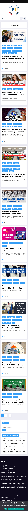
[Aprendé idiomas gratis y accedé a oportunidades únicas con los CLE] (14, 80)
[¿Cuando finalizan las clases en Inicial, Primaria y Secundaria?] (14, 114)
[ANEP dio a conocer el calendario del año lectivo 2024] (14, 196)
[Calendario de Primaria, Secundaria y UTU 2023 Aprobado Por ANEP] (14, 308)
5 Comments (5, 259)
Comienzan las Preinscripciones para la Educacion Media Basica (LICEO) (14, 287)
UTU (15, 53)
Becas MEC (14, 45)
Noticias (4, 53)
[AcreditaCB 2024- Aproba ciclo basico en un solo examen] (14, 233)
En (4, 443)
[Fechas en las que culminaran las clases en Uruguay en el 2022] (14, 385)
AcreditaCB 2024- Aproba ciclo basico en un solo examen (13, 250)
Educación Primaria (6, 50)
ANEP (4, 45)
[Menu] (2, 18)
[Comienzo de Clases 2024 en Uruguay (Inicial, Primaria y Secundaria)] (14, 153)
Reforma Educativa (6, 322)
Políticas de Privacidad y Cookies (16, 508)
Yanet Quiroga (6, 449)
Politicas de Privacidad (8, 468)
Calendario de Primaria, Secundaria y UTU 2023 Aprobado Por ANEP (11, 327)
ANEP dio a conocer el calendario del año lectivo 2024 (11, 213)
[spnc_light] (24, 18)
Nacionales (5, 171)
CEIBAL (4, 48)
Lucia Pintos (6, 446)
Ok (5, 508)
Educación (10, 48)
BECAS (8, 45)
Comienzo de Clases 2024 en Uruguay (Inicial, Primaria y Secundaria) (13, 175)
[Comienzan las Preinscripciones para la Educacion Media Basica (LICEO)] (14, 270)
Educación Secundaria (17, 50)
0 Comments (5, 68)
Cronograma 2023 (11, 317)
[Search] (21, 18)
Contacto (5, 465)
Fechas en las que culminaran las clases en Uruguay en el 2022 (13, 401)
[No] (26, 506)
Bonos (20, 45)
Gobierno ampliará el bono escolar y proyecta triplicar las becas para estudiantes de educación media (13, 57)
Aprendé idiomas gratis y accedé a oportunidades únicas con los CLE (13, 93)
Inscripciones (16, 168)
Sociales (10, 53)
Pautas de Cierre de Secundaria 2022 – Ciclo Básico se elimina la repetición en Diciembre (13, 364)
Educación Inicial (18, 48)
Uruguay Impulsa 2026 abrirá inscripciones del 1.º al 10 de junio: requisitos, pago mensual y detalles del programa (14, 440)
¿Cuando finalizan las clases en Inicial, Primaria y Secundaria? (14, 130)
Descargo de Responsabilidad (9, 467)
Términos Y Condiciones (8, 470)
